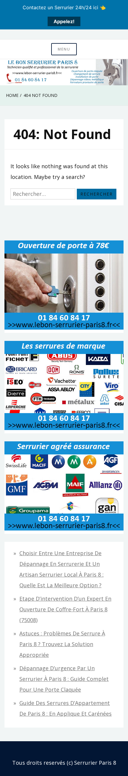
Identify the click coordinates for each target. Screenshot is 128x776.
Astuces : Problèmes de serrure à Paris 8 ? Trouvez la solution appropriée (62, 644)
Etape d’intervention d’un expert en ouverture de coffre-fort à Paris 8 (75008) (65, 609)
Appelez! (64, 21)
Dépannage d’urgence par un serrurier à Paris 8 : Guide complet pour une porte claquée (64, 679)
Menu (64, 49)
